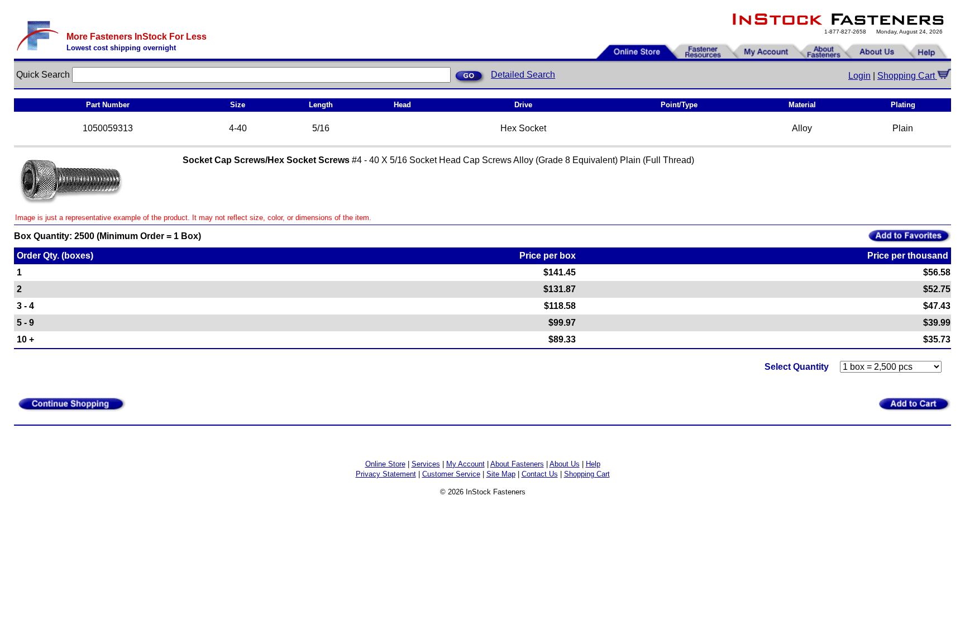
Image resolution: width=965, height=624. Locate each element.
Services (426, 464)
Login (859, 75)
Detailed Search (523, 74)
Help (593, 464)
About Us (565, 464)
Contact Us (540, 474)
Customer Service (451, 474)
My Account (465, 464)
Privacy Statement (386, 474)
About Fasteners (517, 464)
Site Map (500, 474)
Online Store (385, 464)
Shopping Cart (907, 75)
